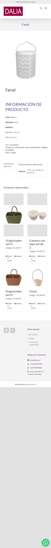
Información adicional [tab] (9, 165)
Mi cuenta (33, 334)
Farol (28, 147)
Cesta (33, 291)
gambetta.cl (32, 384)
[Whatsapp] (12, 330)
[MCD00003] (25, 59)
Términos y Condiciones (34, 343)
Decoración (20, 147)
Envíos (31, 338)
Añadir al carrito (9, 258)
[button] (45, 542)
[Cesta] (37, 277)
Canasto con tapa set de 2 (37, 244)
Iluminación (35, 147)
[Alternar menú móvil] (46, 8)
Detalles (19, 256)
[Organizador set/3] (14, 214)
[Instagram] (6, 330)
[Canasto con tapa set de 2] (37, 214)
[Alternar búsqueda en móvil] (41, 8)
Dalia (14, 152)
